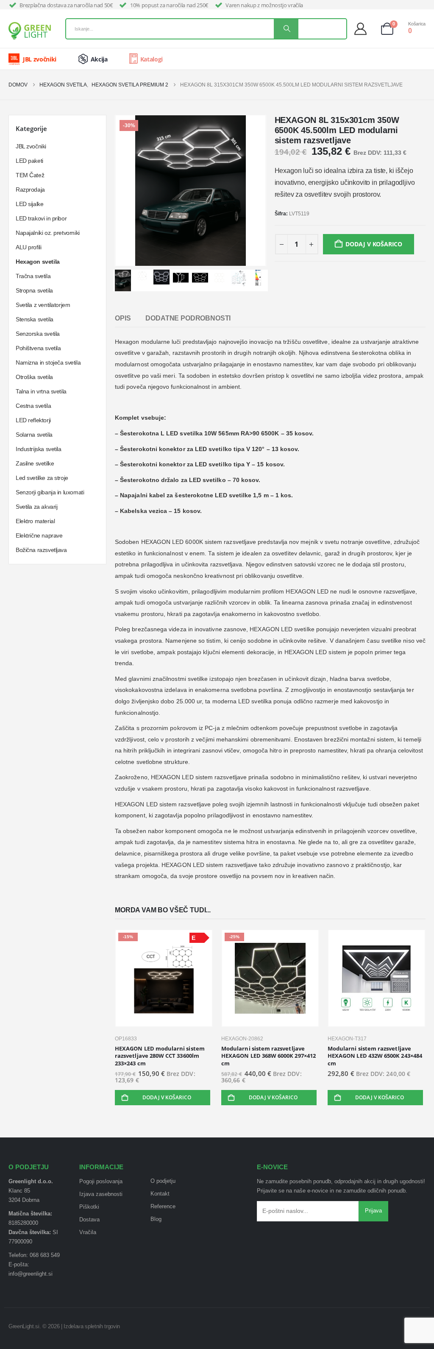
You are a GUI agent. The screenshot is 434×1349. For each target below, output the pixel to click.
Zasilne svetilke (35, 463)
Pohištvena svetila (38, 348)
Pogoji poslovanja (100, 1182)
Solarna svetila (34, 434)
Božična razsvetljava (41, 549)
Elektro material (35, 521)
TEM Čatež (30, 175)
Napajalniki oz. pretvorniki (48, 232)
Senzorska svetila (38, 333)
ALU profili (28, 247)
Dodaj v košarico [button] (166, 1097)
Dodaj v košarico (373, 244)
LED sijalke (29, 204)
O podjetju (162, 1181)
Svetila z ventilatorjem (43, 304)
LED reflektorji (33, 420)
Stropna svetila (34, 290)
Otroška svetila (34, 376)
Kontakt (160, 1194)
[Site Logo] (29, 30)
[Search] (286, 29)
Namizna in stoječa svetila (48, 362)
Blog (155, 1219)
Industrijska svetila (38, 449)
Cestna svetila (33, 405)
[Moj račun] (363, 28)
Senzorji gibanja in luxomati (50, 492)
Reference (162, 1207)
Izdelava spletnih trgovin (92, 1326)
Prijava (373, 1211)
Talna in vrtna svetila (41, 391)
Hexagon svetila (38, 261)
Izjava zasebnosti (100, 1194)
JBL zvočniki (31, 146)
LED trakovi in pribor (41, 218)
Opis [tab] (123, 318)
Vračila (87, 1232)
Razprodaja (30, 189)
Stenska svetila (34, 319)
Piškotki (89, 1207)
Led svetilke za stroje (42, 477)
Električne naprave (39, 535)
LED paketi (29, 160)
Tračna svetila (33, 276)
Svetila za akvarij (36, 506)
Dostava (89, 1220)
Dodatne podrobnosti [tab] (188, 318)
